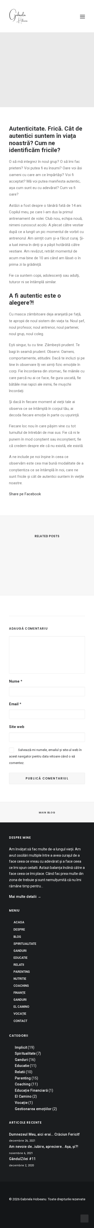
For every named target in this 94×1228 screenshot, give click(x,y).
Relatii (19, 965)
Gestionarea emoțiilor (33, 1109)
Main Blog (47, 812)
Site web (16, 727)
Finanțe (20, 992)
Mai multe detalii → (25, 897)
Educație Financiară (31, 1090)
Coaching (17, 79)
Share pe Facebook (25, 494)
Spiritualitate (25, 944)
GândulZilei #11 (22, 1159)
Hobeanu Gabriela (48, 79)
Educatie (21, 958)
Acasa (19, 922)
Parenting (22, 972)
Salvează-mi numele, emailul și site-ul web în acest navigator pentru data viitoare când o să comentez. (45, 756)
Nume (15, 681)
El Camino (21, 1006)
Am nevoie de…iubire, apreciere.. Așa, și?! (43, 1147)
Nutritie (20, 979)
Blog (17, 937)
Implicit (51, 75)
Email (15, 704)
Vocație (20, 1013)
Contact (20, 1021)
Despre (19, 929)
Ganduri (65, 75)
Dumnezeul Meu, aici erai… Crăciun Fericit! (47, 606)
